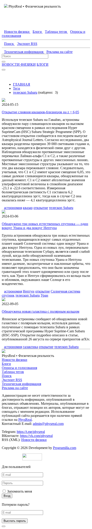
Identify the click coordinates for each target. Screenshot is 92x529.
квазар (28, 208)
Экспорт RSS (12, 380)
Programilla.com (64, 448)
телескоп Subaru (25, 92)
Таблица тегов (13, 372)
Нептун (28, 291)
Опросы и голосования (19, 368)
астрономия (13, 208)
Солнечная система (65, 291)
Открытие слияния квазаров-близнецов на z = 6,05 (40, 112)
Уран (44, 295)
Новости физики (14, 360)
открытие (40, 208)
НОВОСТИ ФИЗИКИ (19, 64)
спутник (8, 295)
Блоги (6, 364)
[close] (3, 526)
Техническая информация (21, 384)
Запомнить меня (19, 491)
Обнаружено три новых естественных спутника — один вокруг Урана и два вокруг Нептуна (45, 226)
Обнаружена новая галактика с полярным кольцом (40, 311)
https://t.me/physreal (31, 432)
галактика (30, 347)
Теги (16, 88)
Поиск (7, 376)
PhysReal (25, 420)
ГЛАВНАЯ (21, 84)
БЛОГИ (42, 64)
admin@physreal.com (48, 424)
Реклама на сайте (15, 388)
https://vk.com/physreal (36, 436)
